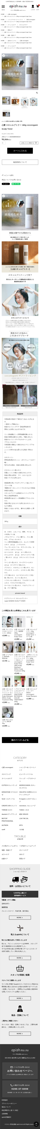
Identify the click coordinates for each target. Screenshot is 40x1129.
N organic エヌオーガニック (28, 800)
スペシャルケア (12, 24)
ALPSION (5, 825)
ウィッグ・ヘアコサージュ (27, 780)
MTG (21, 825)
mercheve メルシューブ (27, 806)
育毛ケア (10, 30)
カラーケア (5, 854)
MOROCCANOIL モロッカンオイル (27, 786)
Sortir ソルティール (8, 799)
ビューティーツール (26, 774)
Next (36, 72)
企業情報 (5, 1114)
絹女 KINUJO (23, 814)
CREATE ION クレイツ (9, 806)
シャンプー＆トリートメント (15, 19)
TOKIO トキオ (24, 810)
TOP (36, 1125)
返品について (6, 1107)
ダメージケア (23, 850)
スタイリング (6, 774)
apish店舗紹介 (6, 1117)
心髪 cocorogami (12, 14)
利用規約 (5, 1100)
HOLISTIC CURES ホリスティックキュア (28, 793)
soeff (3, 829)
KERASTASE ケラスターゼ (10, 793)
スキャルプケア (23, 24)
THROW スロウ (7, 810)
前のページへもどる (20, 740)
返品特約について (20, 162)
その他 (21, 829)
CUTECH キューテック (9, 785)
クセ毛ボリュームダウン (10, 846)
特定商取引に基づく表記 (10, 1110)
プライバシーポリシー (9, 1103)
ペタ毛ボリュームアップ (27, 846)
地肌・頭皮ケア (12, 35)
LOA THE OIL (23, 818)
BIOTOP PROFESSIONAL (7, 820)
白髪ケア (5, 858)
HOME (2, 14)
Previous (4, 72)
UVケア (21, 854)
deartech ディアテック (9, 814)
